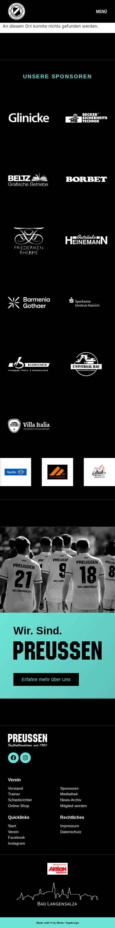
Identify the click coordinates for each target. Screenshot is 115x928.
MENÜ (101, 11)
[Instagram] (25, 757)
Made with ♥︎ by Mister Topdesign (57, 922)
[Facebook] (13, 757)
